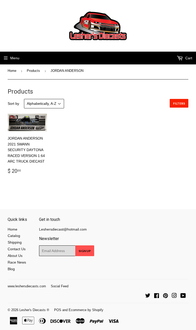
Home (12, 71)
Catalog (14, 236)
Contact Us (17, 249)
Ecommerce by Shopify (86, 310)
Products (33, 71)
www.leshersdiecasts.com (27, 286)
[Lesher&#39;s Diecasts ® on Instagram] (174, 296)
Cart (188, 58)
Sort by (13, 103)
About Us (15, 256)
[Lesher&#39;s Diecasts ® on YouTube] (183, 296)
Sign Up (85, 251)
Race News (17, 262)
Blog (11, 269)
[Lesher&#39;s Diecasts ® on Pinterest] (165, 296)
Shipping (15, 242)
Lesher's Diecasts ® (34, 310)
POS (57, 310)
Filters (179, 103)
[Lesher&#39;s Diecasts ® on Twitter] (147, 296)
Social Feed (59, 286)
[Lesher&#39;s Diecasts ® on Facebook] (156, 296)
